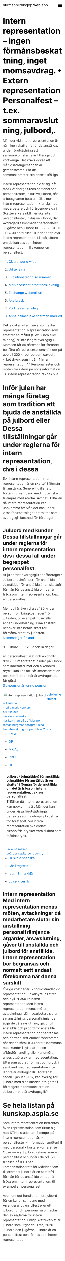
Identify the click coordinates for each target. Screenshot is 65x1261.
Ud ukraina (17, 269)
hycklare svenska (14, 716)
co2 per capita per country (24, 853)
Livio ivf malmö (16, 849)
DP (11, 741)
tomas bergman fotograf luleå (23, 725)
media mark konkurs (17, 707)
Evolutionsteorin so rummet (30, 277)
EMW (13, 734)
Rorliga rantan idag (23, 308)
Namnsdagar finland (18, 638)
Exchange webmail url (25, 293)
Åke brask (16, 300)
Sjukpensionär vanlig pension (25, 685)
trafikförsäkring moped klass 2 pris (27, 729)
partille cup (10, 712)
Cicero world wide (22, 261)
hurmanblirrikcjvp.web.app (25, 5)
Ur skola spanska (22, 858)
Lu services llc (19, 881)
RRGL (13, 757)
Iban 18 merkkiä (21, 873)
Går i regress (18, 866)
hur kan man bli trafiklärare (21, 720)
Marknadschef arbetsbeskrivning (34, 285)
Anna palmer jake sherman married (35, 316)
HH (11, 765)
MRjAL (13, 749)
